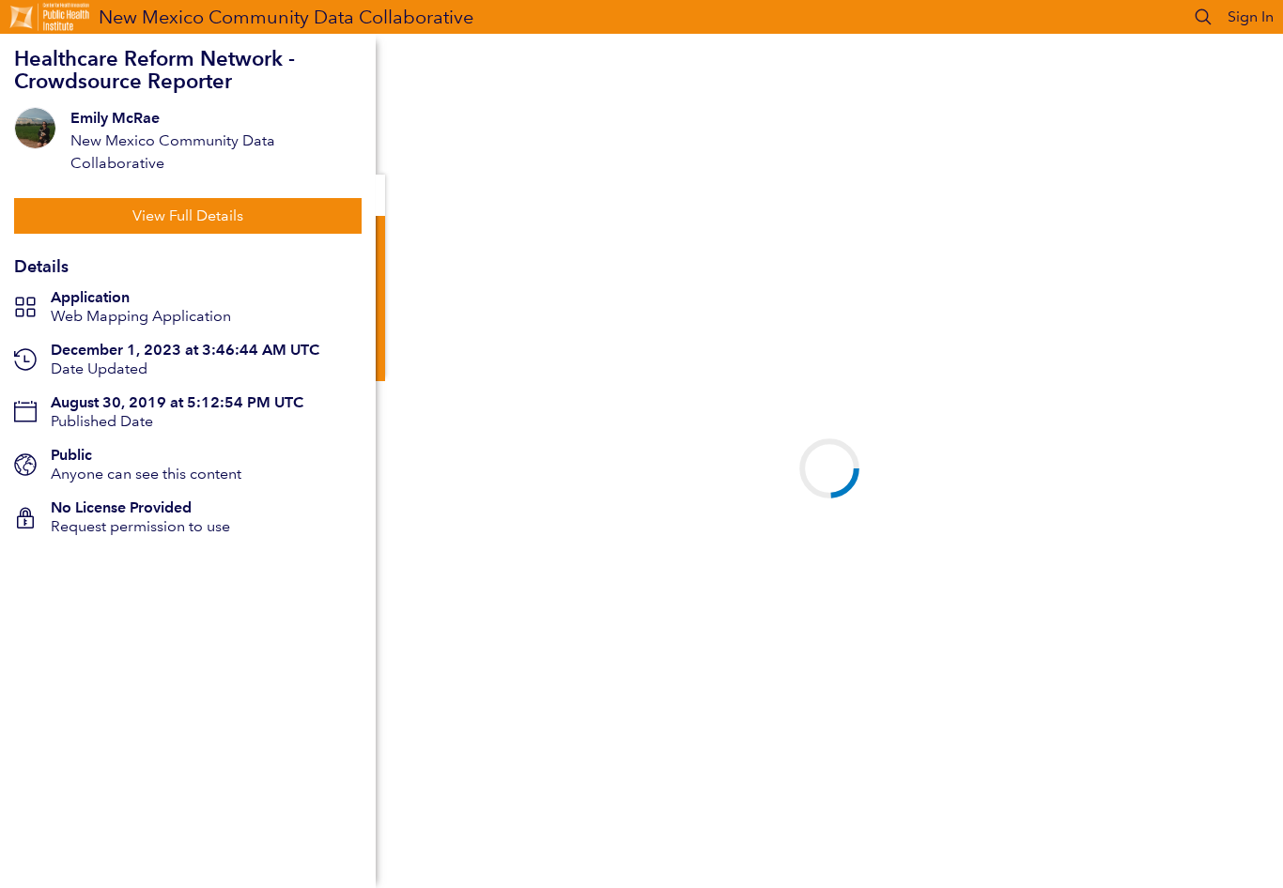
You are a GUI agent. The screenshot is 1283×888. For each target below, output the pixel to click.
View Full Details (187, 215)
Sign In (1251, 16)
